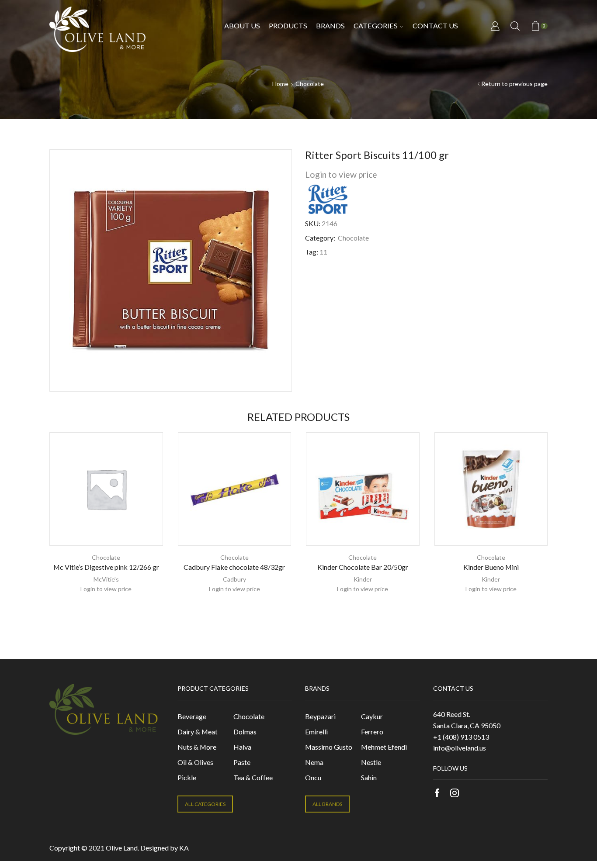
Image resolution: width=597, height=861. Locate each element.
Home (280, 83)
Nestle (371, 762)
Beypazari (320, 716)
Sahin (369, 777)
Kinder (363, 579)
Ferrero (372, 731)
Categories (376, 25)
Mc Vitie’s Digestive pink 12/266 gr (106, 567)
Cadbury (234, 579)
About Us (242, 25)
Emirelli (316, 731)
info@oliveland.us (459, 748)
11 (323, 252)
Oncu (313, 777)
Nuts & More (196, 747)
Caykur (372, 716)
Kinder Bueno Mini (491, 567)
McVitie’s (106, 579)
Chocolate (309, 83)
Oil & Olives (195, 762)
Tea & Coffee (253, 777)
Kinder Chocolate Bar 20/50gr (362, 567)
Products (288, 25)
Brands (330, 25)
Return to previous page (514, 83)
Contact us (435, 25)
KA (184, 848)
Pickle (186, 777)
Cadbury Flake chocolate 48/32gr (234, 567)
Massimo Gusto (328, 747)
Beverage (191, 716)
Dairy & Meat (197, 731)
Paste (241, 762)
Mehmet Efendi (384, 747)
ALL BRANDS (327, 804)
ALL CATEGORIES (205, 804)
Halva (242, 747)
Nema (314, 762)
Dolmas (245, 731)
